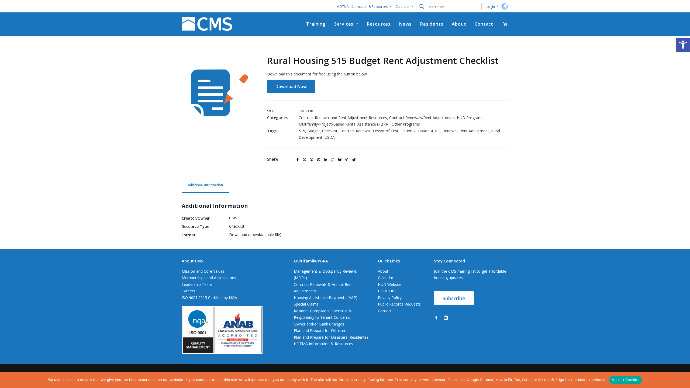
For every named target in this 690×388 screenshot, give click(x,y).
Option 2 (408, 130)
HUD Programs (470, 117)
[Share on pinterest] (318, 160)
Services (343, 24)
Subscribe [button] (454, 298)
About (459, 24)
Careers (188, 290)
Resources (379, 24)
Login (491, 6)
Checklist (329, 130)
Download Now (291, 86)
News (405, 24)
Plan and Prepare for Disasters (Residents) (331, 337)
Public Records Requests (399, 304)
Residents (431, 24)
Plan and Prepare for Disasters (320, 330)
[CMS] (207, 24)
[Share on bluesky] (339, 160)
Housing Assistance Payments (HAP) (325, 297)
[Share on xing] (346, 160)
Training (315, 24)
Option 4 (425, 130)
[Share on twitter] (304, 160)
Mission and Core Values (203, 271)
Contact (484, 24)
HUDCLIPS (387, 290)
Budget (313, 130)
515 (302, 130)
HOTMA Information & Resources (362, 6)
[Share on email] (353, 160)
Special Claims (306, 304)
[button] (683, 45)
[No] (683, 380)
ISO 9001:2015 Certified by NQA (209, 297)
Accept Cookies (625, 379)
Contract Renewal (355, 130)
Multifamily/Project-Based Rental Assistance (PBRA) (344, 124)
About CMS (192, 261)
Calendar (403, 6)
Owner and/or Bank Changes (319, 324)
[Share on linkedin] (325, 160)
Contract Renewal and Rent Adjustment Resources (343, 117)
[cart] (505, 24)
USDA (330, 137)
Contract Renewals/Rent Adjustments (422, 117)
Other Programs (406, 124)
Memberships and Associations (209, 277)
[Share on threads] (311, 160)
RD (437, 130)
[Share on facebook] (297, 160)
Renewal (450, 130)
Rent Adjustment (474, 130)
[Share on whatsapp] (332, 160)
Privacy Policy (390, 297)
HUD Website (389, 284)
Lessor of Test (385, 130)
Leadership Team (197, 284)
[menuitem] (365, 6)
